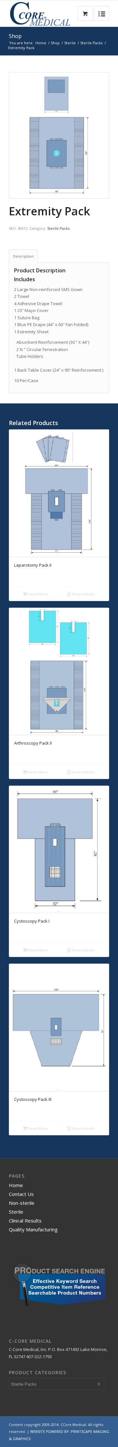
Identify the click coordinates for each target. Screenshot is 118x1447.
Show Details (82, 594)
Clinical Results (25, 1220)
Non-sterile (21, 1203)
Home (40, 42)
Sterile (70, 42)
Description (23, 256)
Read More (37, 594)
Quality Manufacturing (33, 1229)
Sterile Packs (91, 42)
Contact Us (21, 1194)
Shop (15, 36)
